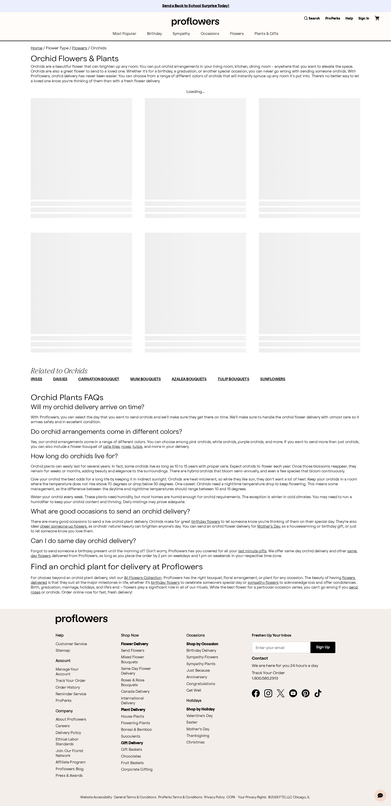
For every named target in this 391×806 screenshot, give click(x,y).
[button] (312, 19)
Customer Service (71, 644)
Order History (68, 687)
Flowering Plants (135, 723)
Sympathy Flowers (202, 657)
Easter (192, 722)
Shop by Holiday (200, 709)
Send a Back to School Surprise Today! (196, 6)
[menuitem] (124, 34)
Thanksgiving (198, 736)
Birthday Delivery (201, 650)
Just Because (198, 670)
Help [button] (349, 18)
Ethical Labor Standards (67, 742)
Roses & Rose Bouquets (132, 683)
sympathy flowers (263, 582)
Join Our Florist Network (69, 753)
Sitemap (63, 650)
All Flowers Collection (143, 578)
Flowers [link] (237, 34)
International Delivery (132, 701)
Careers (63, 726)
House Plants (132, 716)
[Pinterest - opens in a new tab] (307, 693)
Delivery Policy (68, 733)
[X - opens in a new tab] (282, 693)
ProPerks (64, 700)
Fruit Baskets (132, 763)
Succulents (131, 736)
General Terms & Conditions (135, 797)
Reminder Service (71, 694)
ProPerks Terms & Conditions (180, 797)
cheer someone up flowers (63, 526)
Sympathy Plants (200, 664)
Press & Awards (69, 775)
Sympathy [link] (181, 34)
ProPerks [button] (332, 18)
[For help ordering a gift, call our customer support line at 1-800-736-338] (195, 21)
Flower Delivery (134, 644)
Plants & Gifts (266, 34)
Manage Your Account (67, 672)
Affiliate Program (71, 762)
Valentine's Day (199, 716)
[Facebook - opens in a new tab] (257, 693)
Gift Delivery (132, 743)
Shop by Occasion (202, 644)
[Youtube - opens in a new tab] (295, 693)
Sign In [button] (363, 18)
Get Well (193, 690)
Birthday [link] (154, 34)
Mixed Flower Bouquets (132, 660)
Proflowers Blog (69, 769)
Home (36, 48)
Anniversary (196, 677)
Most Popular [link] (124, 34)
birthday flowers (205, 522)
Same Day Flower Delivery (136, 671)
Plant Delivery (133, 710)
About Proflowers (71, 719)
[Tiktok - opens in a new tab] (320, 693)
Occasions (210, 34)
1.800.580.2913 (265, 678)
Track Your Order (71, 681)
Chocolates (131, 756)
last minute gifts (252, 551)
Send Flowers (132, 650)
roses (126, 447)
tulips (137, 447)
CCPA (230, 797)
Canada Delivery (135, 691)
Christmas (195, 742)
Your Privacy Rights (252, 797)
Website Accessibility (96, 797)
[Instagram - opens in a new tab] (270, 693)
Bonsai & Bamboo (136, 729)
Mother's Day (268, 526)
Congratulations (200, 684)
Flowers (79, 48)
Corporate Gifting (137, 769)
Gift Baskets (131, 749)
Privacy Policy (214, 797)
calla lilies (111, 447)
